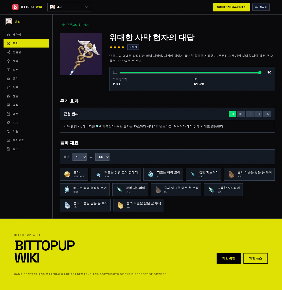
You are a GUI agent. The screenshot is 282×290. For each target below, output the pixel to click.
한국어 (263, 7)
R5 (267, 114)
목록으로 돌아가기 (78, 24)
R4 (258, 114)
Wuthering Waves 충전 (231, 7)
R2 (241, 114)
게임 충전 (228, 258)
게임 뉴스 (255, 258)
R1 (232, 114)
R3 (249, 114)
